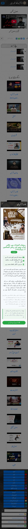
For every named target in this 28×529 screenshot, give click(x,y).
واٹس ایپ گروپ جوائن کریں (13, 323)
